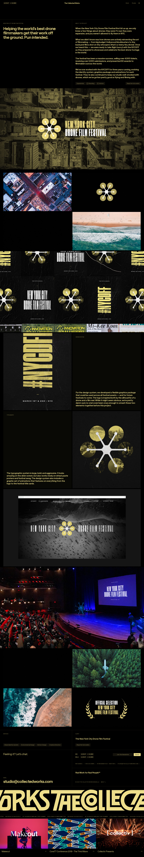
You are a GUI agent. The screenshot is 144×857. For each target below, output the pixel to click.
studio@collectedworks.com (28, 781)
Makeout (6, 851)
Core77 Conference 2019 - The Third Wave (69, 851)
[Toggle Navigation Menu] (139, 3)
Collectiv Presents (106, 851)
